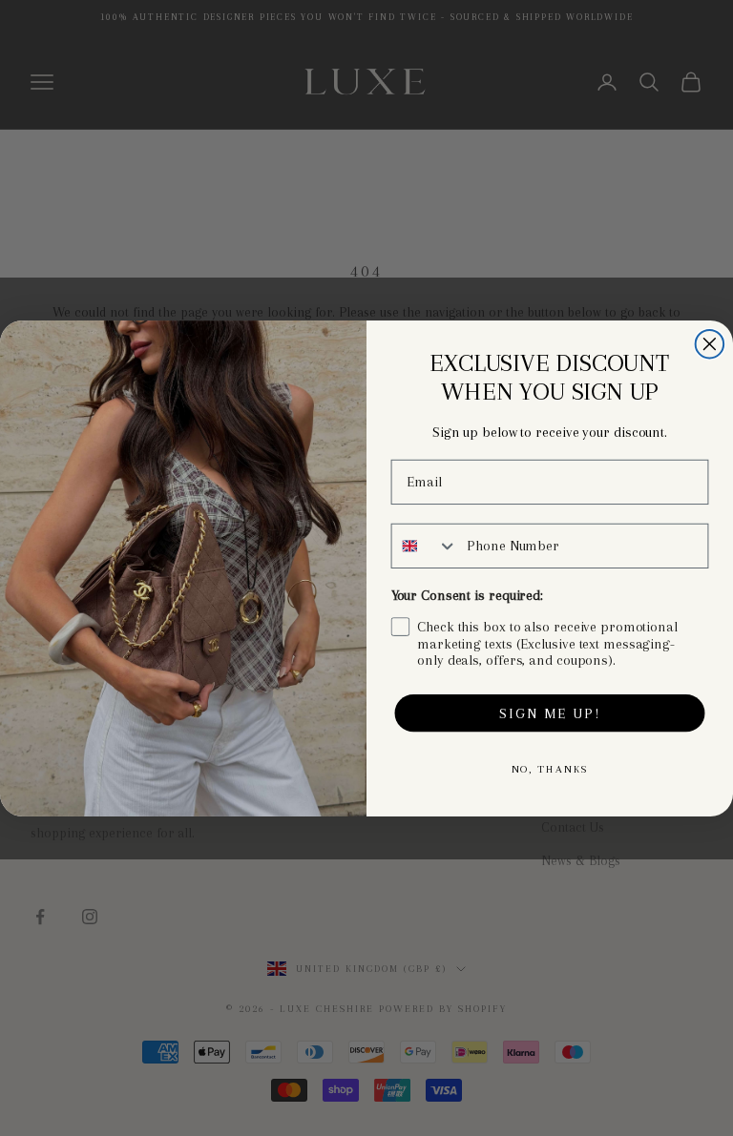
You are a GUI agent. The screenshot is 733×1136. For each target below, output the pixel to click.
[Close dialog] (710, 343)
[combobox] (425, 545)
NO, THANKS (550, 768)
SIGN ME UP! (549, 712)
